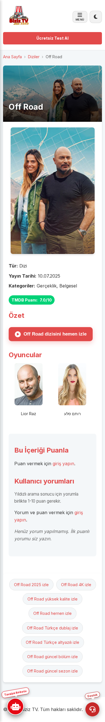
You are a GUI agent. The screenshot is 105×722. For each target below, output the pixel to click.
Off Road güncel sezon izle (52, 671)
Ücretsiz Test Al (52, 38)
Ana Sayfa (12, 56)
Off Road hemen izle (52, 613)
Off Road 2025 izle (31, 584)
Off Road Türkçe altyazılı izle (52, 642)
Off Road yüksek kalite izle (52, 599)
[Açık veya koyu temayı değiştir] (96, 17)
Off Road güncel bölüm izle (52, 656)
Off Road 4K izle (76, 584)
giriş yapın (63, 463)
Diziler (33, 56)
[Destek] (92, 709)
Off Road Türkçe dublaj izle (52, 628)
